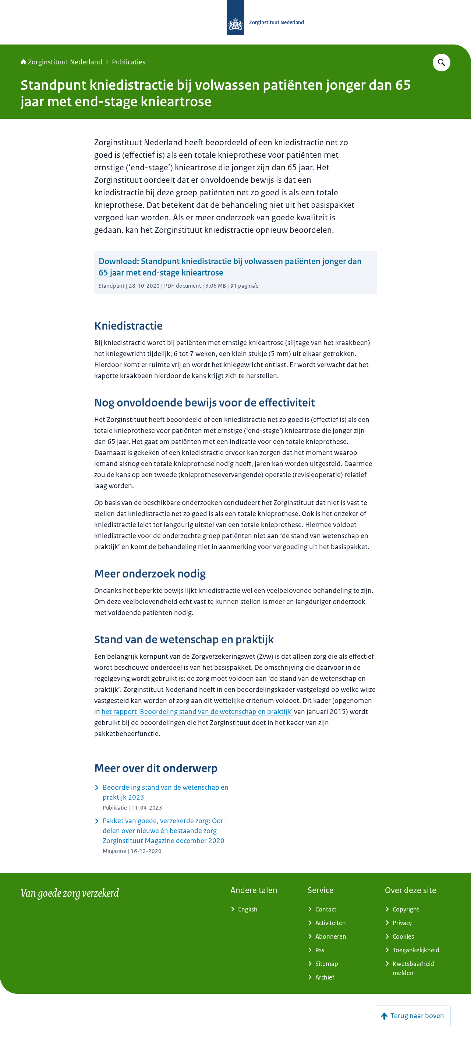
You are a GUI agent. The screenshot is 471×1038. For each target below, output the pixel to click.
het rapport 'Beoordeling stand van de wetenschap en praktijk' (197, 711)
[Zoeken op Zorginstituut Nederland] (441, 62)
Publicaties (128, 62)
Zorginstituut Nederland (65, 62)
